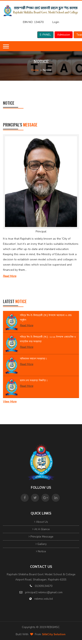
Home (35, 70)
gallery (42, 544)
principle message (41, 536)
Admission (63, 35)
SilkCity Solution (53, 634)
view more (10, 401)
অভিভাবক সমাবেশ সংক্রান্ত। (33, 358)
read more (9, 276)
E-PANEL (45, 35)
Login (55, 22)
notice (41, 551)
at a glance (41, 529)
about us (41, 522)
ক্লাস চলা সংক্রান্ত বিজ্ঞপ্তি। (34, 380)
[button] (6, 46)
